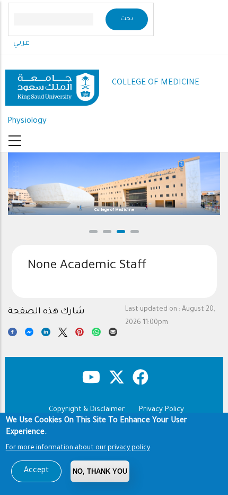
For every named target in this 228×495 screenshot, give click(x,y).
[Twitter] (62, 334)
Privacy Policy (161, 410)
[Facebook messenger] (29, 334)
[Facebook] (12, 334)
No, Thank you (100, 471)
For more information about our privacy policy (78, 448)
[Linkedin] (45, 334)
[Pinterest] (79, 334)
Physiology (27, 121)
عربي (21, 43)
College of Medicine (114, 210)
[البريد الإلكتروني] (113, 334)
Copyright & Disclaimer (87, 410)
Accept (36, 471)
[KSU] (52, 83)
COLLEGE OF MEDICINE (155, 83)
